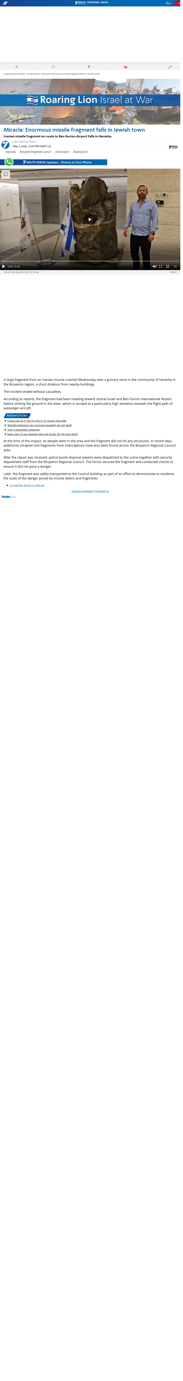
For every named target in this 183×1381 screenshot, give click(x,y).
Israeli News (33, 74)
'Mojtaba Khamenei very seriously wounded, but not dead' (39, 425)
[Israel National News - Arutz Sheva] (91, 3)
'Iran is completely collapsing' (23, 429)
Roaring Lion (80, 152)
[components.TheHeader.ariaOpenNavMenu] (28, 3)
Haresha (11, 152)
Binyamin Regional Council (35, 152)
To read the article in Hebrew (26, 485)
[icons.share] (177, 3)
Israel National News (14, 74)
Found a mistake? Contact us (90, 491)
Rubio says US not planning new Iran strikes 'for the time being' (42, 434)
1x (175, 266)
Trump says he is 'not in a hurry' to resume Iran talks (36, 420)
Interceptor (62, 152)
